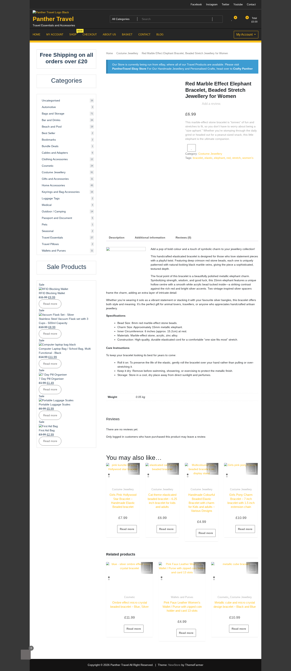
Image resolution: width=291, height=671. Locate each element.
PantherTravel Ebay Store (129, 68)
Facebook (196, 4)
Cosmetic (129, 597)
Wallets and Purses (182, 597)
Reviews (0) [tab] (183, 237)
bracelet (198, 157)
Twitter (225, 4)
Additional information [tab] (150, 237)
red (228, 157)
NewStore (174, 664)
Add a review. (211, 103)
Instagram (212, 4)
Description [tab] (117, 237)
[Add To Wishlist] (191, 148)
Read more (127, 529)
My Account (244, 34)
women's (247, 157)
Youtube (238, 4)
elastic (208, 157)
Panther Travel (53, 19)
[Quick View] (115, 529)
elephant (219, 157)
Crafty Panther (243, 68)
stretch (236, 157)
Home (109, 53)
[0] (26, 655)
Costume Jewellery (127, 53)
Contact (251, 4)
